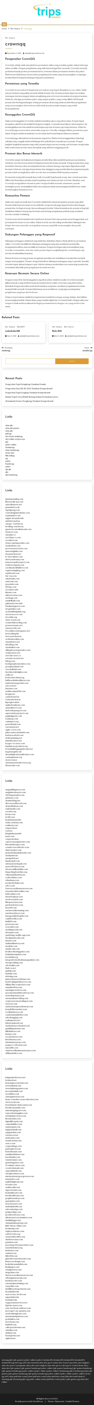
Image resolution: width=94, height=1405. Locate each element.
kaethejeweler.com (13, 1280)
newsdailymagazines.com (16, 1088)
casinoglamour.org (13, 757)
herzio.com (10, 814)
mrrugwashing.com (14, 962)
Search (72, 361)
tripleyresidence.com (14, 1231)
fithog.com (10, 661)
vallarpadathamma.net (15, 875)
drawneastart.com (13, 1204)
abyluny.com (10, 1333)
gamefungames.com (14, 1162)
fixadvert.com (11, 532)
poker (8, 461)
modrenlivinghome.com (15, 1313)
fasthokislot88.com (13, 1206)
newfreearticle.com (14, 899)
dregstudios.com (12, 609)
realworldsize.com (13, 877)
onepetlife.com (12, 1286)
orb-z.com (10, 885)
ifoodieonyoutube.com (15, 1107)
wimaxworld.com (13, 628)
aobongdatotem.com (14, 1096)
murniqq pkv (7, 1379)
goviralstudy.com (13, 724)
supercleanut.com (13, 1190)
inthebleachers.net (13, 741)
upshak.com (10, 971)
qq (6, 458)
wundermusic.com (13, 1160)
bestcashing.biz (12, 633)
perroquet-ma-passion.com (17, 1311)
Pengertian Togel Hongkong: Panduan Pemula (25, 384)
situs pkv (9, 425)
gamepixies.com (12, 1201)
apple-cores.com (13, 730)
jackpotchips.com (13, 1212)
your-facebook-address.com (18, 1308)
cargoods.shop (12, 839)
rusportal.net (11, 828)
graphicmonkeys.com (14, 1198)
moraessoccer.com (13, 614)
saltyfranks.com (12, 578)
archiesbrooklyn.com (14, 639)
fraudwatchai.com (13, 1140)
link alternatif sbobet (75, 1376)
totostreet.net (11, 1135)
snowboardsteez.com (15, 913)
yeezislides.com (12, 1094)
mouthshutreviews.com (15, 1116)
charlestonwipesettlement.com (19, 1006)
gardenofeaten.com (14, 905)
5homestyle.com (12, 765)
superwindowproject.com (16, 713)
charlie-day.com (12, 949)
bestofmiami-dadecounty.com (18, 1105)
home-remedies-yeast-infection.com (21, 1099)
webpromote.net (12, 653)
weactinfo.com (12, 927)
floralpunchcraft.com (14, 938)
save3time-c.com (13, 537)
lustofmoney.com (13, 1039)
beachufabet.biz (12, 1291)
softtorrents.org (12, 1234)
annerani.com (11, 581)
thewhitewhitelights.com (16, 672)
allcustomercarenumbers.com (18, 1217)
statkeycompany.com (14, 565)
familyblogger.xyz (13, 1220)
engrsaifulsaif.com (13, 1171)
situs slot (6, 1368)
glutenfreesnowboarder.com (18, 1259)
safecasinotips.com (13, 1209)
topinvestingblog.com (15, 570)
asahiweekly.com (12, 1187)
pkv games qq (73, 1379)
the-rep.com (11, 576)
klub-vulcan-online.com (15, 1226)
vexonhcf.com (11, 540)
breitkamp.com (12, 1228)
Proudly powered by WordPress (29, 1401)
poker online (10, 444)
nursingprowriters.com (15, 990)
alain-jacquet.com (13, 850)
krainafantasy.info (13, 820)
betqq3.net (10, 694)
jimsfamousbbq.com (14, 499)
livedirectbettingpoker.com (17, 951)
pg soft (23, 1363)
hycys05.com (11, 907)
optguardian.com (13, 1132)
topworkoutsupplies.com (16, 1113)
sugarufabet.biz (12, 1297)
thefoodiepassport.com (15, 710)
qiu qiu (8, 469)
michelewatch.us (12, 521)
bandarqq (9, 464)
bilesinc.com (10, 592)
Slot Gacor (69, 327)
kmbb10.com (10, 921)
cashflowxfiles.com (13, 918)
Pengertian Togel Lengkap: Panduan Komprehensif (27, 392)
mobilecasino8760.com (15, 691)
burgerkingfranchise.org (16, 872)
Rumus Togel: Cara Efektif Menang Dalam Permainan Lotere (31, 397)
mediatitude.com (12, 546)
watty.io (8, 831)
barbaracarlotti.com (14, 735)
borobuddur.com (12, 1157)
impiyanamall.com (13, 1129)
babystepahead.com (14, 1023)
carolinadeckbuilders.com (16, 568)
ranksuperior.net (12, 1020)
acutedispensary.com (14, 995)
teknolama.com (12, 880)
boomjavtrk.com (12, 1335)
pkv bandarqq (11, 475)
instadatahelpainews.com (16, 1316)
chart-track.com (12, 620)
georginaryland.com (14, 666)
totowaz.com (11, 1004)
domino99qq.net (12, 800)
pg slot (15, 1363)
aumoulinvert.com (13, 708)
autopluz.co (10, 535)
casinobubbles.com (13, 1124)
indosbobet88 (12, 331)
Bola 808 (57, 331)
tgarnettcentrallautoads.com (18, 529)
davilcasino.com (12, 1138)
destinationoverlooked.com (17, 1026)
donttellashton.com (14, 806)
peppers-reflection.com (16, 1045)
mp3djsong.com (12, 510)
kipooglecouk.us (12, 702)
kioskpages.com (12, 1267)
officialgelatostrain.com (16, 1278)
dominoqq (9, 447)
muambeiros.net (12, 642)
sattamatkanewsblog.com (16, 998)
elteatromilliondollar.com (16, 869)
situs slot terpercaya (63, 1363)
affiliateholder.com (13, 1053)
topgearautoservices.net (16, 1302)
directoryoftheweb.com (15, 803)
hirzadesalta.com (13, 1118)
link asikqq (9, 455)
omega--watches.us (14, 524)
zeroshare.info (11, 589)
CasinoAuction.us (13, 699)
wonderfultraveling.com (16, 622)
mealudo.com (11, 946)
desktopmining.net (13, 738)
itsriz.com (9, 836)
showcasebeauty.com (14, 559)
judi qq (8, 433)
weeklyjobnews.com (14, 1012)
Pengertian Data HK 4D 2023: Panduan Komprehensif (28, 388)
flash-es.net (10, 968)
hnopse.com (10, 1034)
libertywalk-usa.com (14, 502)
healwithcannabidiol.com (16, 1264)
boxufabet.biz (11, 1300)
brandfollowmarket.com (16, 1009)
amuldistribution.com (14, 1154)
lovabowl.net (11, 1080)
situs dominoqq (12, 450)
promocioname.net (13, 625)
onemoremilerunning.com (17, 910)
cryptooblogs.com (13, 1146)
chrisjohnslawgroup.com (16, 1223)
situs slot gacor (46, 1363)
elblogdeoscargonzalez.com (17, 650)
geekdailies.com (12, 1319)
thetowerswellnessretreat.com (19, 1275)
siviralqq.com (11, 976)
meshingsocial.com (13, 929)
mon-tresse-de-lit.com (15, 1294)
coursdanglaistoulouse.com (17, 513)
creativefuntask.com (14, 1168)
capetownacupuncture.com (17, 842)
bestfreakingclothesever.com (18, 982)
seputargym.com (12, 1127)
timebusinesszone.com (15, 1042)
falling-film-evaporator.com (17, 984)
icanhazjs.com (11, 719)
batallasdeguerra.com (15, 606)
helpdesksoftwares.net (15, 1077)
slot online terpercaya (15, 439)
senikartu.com (11, 825)
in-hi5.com (10, 817)
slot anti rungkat (81, 1363)
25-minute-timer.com (15, 1165)
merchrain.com (12, 1322)
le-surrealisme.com (14, 557)
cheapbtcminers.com (14, 1173)
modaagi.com (11, 598)
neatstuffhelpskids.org (15, 611)
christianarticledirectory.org (18, 762)
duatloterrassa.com (14, 1239)
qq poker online (34, 1379)
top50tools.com (12, 573)
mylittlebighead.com (14, 1182)
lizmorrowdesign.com (15, 1261)
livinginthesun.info (13, 833)
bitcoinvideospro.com (15, 844)
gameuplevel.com (13, 1149)
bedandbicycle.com (13, 1193)
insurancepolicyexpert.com (17, 562)
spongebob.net (12, 858)
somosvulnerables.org (15, 1237)
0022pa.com (10, 587)
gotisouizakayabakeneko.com (18, 853)
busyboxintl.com (12, 861)
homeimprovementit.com (16, 1083)
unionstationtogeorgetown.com (19, 1176)
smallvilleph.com (12, 600)
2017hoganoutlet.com (14, 795)
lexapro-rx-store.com (15, 743)
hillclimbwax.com (12, 1031)
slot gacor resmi (69, 1365)
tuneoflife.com (11, 1048)
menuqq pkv (7, 1360)
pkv (6, 442)
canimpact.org (11, 721)
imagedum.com (12, 1272)
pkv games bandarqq (31, 1368)
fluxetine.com (11, 688)
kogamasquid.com (13, 752)
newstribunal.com (13, 1086)
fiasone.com (10, 940)
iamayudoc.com (12, 1179)
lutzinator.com (11, 1250)
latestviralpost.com (14, 896)
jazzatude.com (11, 584)
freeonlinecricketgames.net (17, 631)
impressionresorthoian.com (17, 979)
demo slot (9, 453)
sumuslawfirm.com (13, 987)
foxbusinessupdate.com (15, 954)
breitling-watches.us (14, 526)
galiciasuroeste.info (14, 603)
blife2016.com (11, 1256)
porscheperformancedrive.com (19, 1245)
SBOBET (21, 327)
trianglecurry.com (13, 1269)
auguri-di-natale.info (14, 518)
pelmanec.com (11, 798)
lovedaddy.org (11, 957)
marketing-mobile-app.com (17, 935)
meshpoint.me (11, 855)
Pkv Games (10, 38)
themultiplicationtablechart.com (19, 754)
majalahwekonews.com (15, 792)
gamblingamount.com (15, 1028)
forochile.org (11, 617)
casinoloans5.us (12, 697)
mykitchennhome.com (15, 705)
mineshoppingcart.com (15, 1110)
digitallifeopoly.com (14, 1121)
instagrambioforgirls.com (16, 916)
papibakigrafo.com (13, 716)
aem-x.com (10, 1143)
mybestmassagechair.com (16, 683)
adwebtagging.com (13, 1017)
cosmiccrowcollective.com (17, 847)
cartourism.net (12, 727)
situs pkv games (12, 428)
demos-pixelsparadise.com (17, 543)
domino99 (47, 1360)
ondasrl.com (11, 1253)
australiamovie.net (13, 504)
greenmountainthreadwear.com (19, 993)
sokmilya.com (11, 1330)
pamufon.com (11, 1242)
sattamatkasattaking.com (16, 1283)
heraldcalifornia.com (14, 1195)
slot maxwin (32, 1363)
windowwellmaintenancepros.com (20, 1050)
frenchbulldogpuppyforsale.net (19, 749)
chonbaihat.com (12, 647)
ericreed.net (10, 686)
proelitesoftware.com (15, 1215)
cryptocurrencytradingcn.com (19, 1001)
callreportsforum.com (15, 1327)
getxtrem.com (11, 924)
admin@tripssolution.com (34, 53)
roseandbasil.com (13, 669)
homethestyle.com (13, 1151)
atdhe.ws (9, 675)
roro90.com (10, 811)
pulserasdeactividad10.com (17, 732)
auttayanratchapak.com (15, 864)
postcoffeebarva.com (14, 866)
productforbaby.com (14, 883)
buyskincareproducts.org (16, 746)
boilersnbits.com (12, 894)
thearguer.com (12, 932)
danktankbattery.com (14, 943)
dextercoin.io (11, 760)
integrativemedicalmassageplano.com (22, 960)
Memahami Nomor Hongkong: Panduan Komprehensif (29, 401)
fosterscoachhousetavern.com (18, 888)
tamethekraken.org (13, 1248)
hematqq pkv (19, 1379)
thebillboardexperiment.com (17, 1289)
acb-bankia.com (12, 965)
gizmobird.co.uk (12, 507)
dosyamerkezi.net (13, 554)
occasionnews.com (13, 1037)
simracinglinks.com (13, 551)
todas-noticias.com (14, 822)
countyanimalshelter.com (16, 1015)
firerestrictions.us (13, 636)
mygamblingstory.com (15, 789)
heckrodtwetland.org (14, 677)
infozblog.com (11, 644)
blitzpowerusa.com (13, 902)
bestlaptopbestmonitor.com (17, 664)
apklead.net (10, 1338)
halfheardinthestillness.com (17, 680)
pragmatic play (23, 1365)
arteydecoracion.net (14, 658)
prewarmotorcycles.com (16, 548)
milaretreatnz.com (13, 595)
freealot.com (11, 1184)
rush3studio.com (12, 809)
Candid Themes (72, 1401)
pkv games (18, 1360)
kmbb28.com (11, 1324)
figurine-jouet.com (13, 1305)
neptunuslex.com (12, 515)
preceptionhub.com (14, 1091)
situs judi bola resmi (18, 1376)
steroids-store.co (13, 655)
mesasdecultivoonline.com (17, 891)
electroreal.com (12, 1102)
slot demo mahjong (13, 436)
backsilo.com (11, 973)
